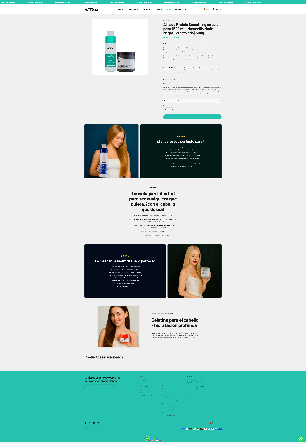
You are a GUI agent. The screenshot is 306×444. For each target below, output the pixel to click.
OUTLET (168, 9)
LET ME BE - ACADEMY (181, 9)
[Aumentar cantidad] (172, 109)
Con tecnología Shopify (99, 428)
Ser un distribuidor (167, 397)
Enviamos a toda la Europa (19, 2)
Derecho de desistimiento (169, 409)
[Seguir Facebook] (85, 423)
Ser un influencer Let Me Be (169, 400)
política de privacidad (168, 406)
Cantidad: (166, 105)
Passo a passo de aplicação (172, 100)
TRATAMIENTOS (133, 9)
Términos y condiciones (168, 403)
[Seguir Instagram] (90, 423)
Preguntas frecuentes (168, 394)
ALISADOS (121, 9)
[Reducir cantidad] (165, 109)
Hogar (164, 380)
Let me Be (166, 20)
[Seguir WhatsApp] (98, 423)
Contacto (164, 391)
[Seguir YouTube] (94, 423)
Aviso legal (165, 412)
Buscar (164, 376)
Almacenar (165, 385)
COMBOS (159, 9)
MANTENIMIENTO (147, 9)
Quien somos (165, 382)
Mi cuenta (165, 388)
